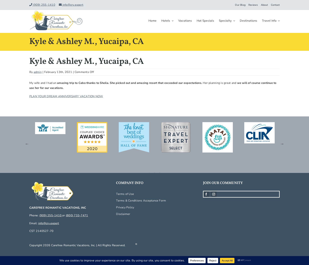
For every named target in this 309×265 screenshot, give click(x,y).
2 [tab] (154, 173)
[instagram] (214, 194)
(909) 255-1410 (43, 5)
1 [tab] (149, 173)
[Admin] (136, 245)
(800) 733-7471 (77, 215)
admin (38, 72)
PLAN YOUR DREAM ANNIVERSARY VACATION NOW (66, 96)
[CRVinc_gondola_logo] (56, 11)
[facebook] (206, 194)
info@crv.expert (72, 5)
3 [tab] (160, 173)
